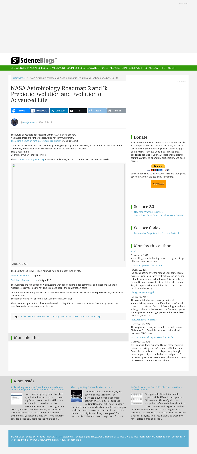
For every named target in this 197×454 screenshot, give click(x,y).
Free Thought (168, 68)
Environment (57, 68)
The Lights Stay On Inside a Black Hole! (91, 387)
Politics (31, 316)
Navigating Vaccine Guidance (148, 211)
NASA (75, 316)
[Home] (40, 60)
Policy (104, 68)
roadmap (96, 316)
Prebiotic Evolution (20, 275)
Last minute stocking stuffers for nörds (152, 337)
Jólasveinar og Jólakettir (144, 319)
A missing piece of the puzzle (146, 265)
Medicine (115, 68)
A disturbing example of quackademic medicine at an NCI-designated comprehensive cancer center (37, 388)
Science (41, 316)
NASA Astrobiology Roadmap (29, 159)
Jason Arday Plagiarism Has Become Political (156, 233)
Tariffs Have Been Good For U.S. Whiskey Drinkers (159, 214)
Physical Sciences (37, 68)
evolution (66, 316)
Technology (150, 68)
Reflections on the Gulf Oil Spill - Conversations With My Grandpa (156, 388)
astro (23, 316)
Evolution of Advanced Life (24, 280)
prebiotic (85, 316)
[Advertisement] (98, 26)
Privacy (58, 436)
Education (92, 68)
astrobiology (53, 316)
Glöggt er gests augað (143, 292)
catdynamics (19, 77)
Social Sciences (76, 68)
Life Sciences (18, 68)
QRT (133, 250)
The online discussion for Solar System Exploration (36, 140)
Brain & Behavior (132, 68)
